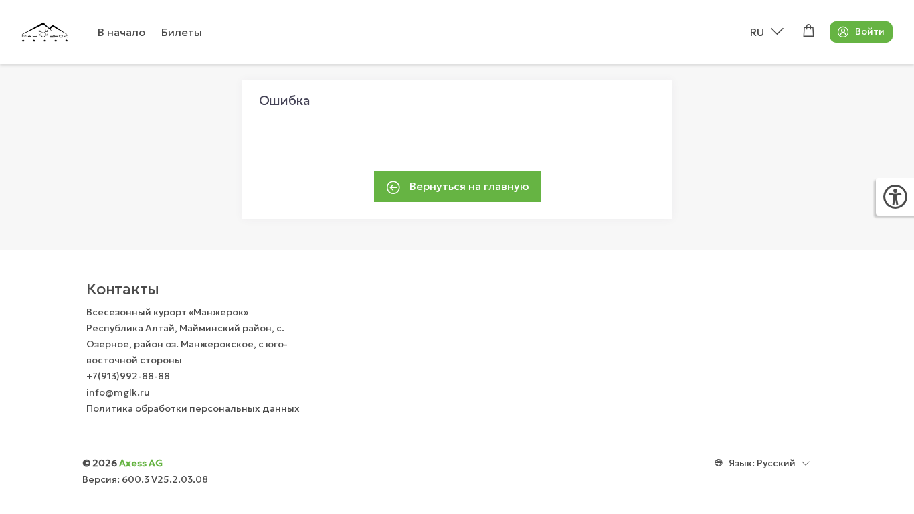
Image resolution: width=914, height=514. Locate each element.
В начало (121, 32)
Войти (870, 31)
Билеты (181, 32)
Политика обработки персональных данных (193, 408)
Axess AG (141, 463)
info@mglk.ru (118, 392)
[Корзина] (809, 32)
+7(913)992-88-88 (128, 376)
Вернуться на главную (468, 186)
